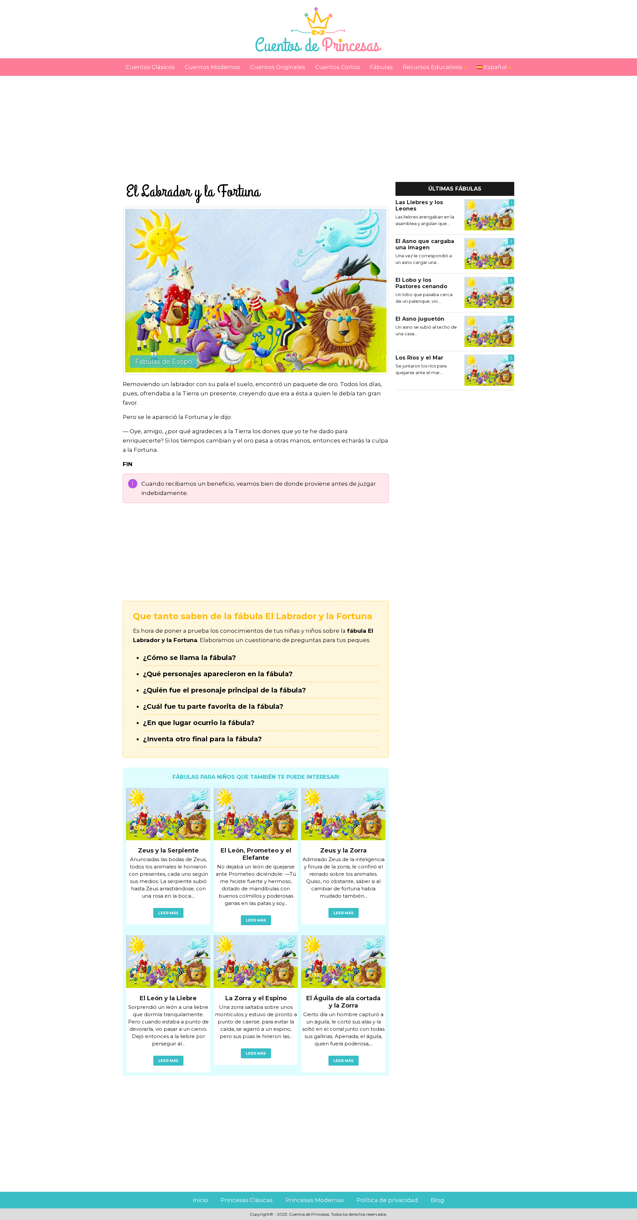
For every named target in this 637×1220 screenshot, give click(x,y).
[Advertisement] (318, 122)
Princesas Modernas (315, 1200)
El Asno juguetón (419, 319)
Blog (437, 1200)
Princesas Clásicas (247, 1200)
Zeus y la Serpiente (168, 850)
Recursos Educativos (432, 67)
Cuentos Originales (277, 67)
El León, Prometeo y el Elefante (256, 854)
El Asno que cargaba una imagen (424, 244)
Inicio (200, 1200)
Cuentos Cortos (337, 67)
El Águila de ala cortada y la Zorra (343, 1002)
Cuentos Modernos (212, 67)
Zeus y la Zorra (343, 850)
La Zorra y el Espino (256, 998)
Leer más (168, 913)
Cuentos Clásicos (150, 67)
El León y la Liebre (168, 998)
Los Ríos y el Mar (419, 358)
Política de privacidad (387, 1200)
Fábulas (381, 67)
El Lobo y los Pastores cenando (421, 283)
